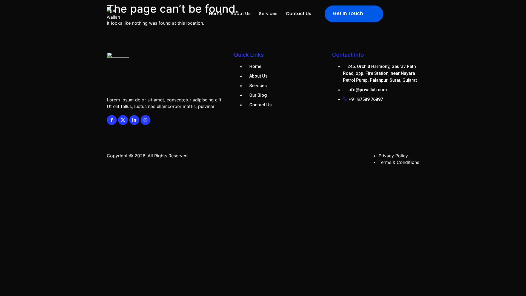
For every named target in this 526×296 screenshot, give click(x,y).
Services (268, 13)
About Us (240, 13)
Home (215, 13)
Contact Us (298, 13)
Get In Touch (348, 13)
